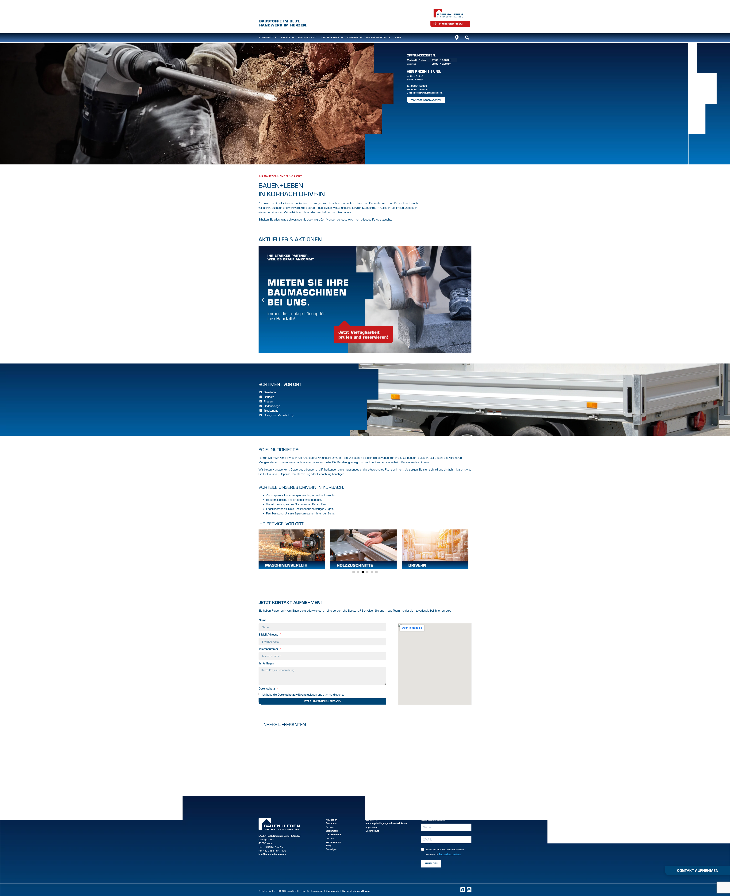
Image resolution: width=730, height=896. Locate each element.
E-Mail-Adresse (269, 634)
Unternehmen (330, 37)
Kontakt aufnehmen (698, 870)
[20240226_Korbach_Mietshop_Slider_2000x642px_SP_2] (365, 352)
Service (285, 37)
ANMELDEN (431, 863)
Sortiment (331, 823)
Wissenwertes (333, 842)
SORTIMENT (266, 37)
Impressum (372, 827)
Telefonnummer (269, 649)
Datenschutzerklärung (292, 694)
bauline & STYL (307, 37)
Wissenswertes (376, 37)
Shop (398, 37)
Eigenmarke (332, 830)
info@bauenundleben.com (272, 854)
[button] (467, 37)
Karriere (352, 37)
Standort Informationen (426, 100)
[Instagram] (469, 889)
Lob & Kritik (372, 819)
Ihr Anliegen (266, 663)
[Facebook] (462, 889)
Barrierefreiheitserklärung (356, 891)
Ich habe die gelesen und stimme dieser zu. (303, 694)
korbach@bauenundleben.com (428, 92)
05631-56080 (419, 85)
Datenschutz (267, 688)
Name (262, 620)
